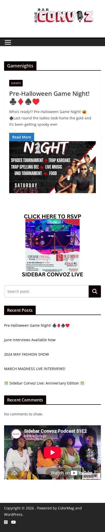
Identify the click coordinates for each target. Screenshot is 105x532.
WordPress (13, 514)
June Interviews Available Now (30, 339)
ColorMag (66, 508)
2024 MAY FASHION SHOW (26, 354)
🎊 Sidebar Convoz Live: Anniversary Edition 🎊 (44, 383)
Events (16, 83)
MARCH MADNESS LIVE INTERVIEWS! (34, 368)
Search (95, 291)
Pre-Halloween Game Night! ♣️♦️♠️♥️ (49, 97)
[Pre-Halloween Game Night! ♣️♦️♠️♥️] (52, 167)
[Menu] (8, 42)
